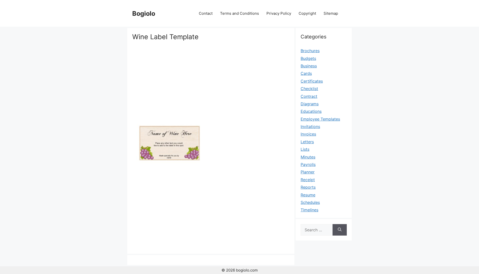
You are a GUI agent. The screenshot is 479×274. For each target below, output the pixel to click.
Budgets (308, 58)
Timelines (309, 209)
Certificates (312, 81)
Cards (306, 73)
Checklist (309, 88)
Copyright (307, 13)
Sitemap (331, 13)
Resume (308, 194)
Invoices (308, 134)
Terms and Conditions (239, 13)
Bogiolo (143, 13)
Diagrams (310, 103)
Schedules (310, 202)
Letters (307, 141)
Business (309, 65)
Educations (311, 111)
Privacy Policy (278, 13)
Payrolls (308, 164)
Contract (309, 96)
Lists (305, 149)
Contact (206, 13)
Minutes (308, 156)
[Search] (340, 230)
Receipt (308, 179)
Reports (308, 187)
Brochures (310, 50)
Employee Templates (320, 119)
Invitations (310, 126)
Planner (308, 171)
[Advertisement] (210, 79)
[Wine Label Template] (169, 168)
